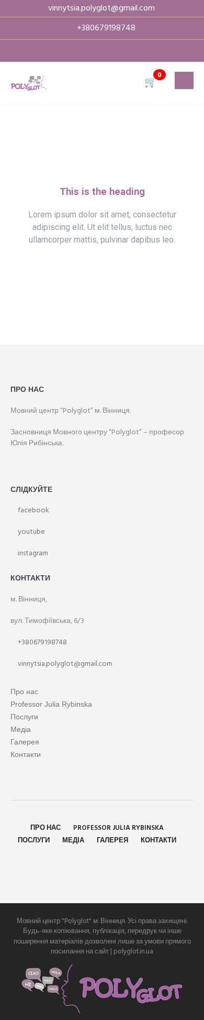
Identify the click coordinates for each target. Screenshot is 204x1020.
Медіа (20, 729)
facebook (32, 510)
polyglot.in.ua (133, 951)
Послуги (24, 716)
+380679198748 (41, 643)
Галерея (24, 742)
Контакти (25, 754)
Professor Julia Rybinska (51, 704)
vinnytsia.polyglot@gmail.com (64, 664)
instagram (32, 553)
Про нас (24, 691)
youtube (30, 532)
